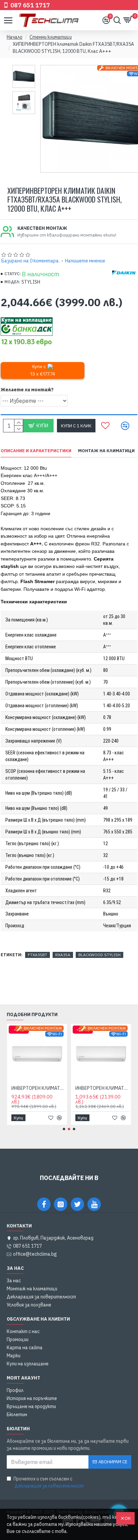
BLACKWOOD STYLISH (99, 954)
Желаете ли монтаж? (27, 390)
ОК (128, 1518)
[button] (64, 1129)
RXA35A (62, 954)
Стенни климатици (50, 37)
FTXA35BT (37, 954)
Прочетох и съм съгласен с (48, 1482)
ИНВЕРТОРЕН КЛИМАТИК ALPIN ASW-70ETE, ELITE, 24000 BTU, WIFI (102, 1088)
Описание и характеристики (36, 451)
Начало (14, 37)
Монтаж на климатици (106, 451)
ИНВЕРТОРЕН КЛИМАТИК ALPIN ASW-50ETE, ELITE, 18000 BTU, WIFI (38, 1088)
